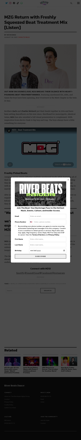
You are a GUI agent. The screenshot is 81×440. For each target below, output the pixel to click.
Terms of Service (38, 235)
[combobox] (31, 222)
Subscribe (40, 256)
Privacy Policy (53, 235)
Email (17, 216)
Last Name (19, 245)
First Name (19, 239)
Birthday (18, 251)
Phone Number (20, 222)
